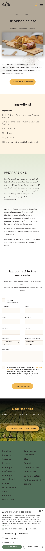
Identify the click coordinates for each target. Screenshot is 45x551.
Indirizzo (5, 328)
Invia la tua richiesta (22, 386)
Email (4, 317)
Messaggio (6, 349)
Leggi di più (5, 525)
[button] (22, 542)
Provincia (5, 339)
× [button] (42, 511)
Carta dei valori (32, 476)
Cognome (5, 306)
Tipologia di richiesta (32, 339)
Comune (28, 328)
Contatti (28, 463)
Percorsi (6, 463)
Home (16, 14)
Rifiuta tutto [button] (33, 547)
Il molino (6, 451)
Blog (26, 459)
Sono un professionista (12, 301)
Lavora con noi (31, 467)
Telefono (28, 317)
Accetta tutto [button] (12, 547)
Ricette (27, 14)
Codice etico (30, 471)
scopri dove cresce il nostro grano (22, 428)
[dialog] (22, 529)
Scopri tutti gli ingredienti (22, 82)
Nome (27, 306)
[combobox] (40, 511)
